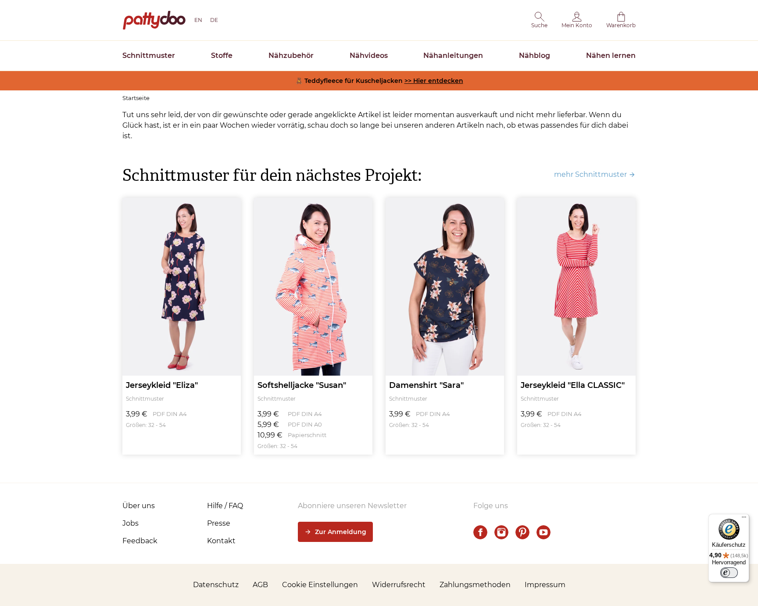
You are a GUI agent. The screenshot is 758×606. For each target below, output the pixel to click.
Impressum (545, 585)
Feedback (139, 541)
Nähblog (534, 55)
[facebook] (480, 532)
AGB (260, 585)
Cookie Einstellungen (320, 585)
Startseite (136, 97)
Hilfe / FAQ (225, 506)
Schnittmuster (148, 55)
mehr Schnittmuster (590, 174)
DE (214, 20)
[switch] (729, 572)
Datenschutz (216, 585)
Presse (218, 523)
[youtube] (543, 532)
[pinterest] (522, 532)
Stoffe (221, 55)
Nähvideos (369, 55)
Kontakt (221, 541)
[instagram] (501, 532)
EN (198, 20)
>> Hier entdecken (433, 81)
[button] (539, 20)
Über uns (138, 506)
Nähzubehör (291, 55)
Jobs (130, 523)
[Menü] (744, 519)
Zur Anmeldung (340, 532)
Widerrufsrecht (398, 585)
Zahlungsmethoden (475, 585)
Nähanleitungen (453, 55)
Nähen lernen (611, 55)
